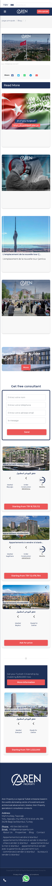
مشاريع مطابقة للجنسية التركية (21, 355)
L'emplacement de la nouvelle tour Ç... (22, 254)
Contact (41, 832)
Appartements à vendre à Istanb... (26, 542)
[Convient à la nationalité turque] (46, 450)
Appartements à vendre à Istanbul (20, 837)
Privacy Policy (18, 874)
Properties (20, 832)
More (26, 367)
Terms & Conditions (32, 874)
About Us (7, 832)
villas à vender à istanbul (15, 843)
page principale (8, 21)
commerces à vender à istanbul (19, 852)
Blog (20, 21)
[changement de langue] (12, 5)
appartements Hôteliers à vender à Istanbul (25, 840)
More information (26, 682)
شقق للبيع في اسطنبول (26, 473)
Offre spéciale (43, 11)
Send (26, 432)
